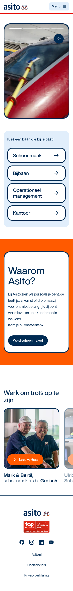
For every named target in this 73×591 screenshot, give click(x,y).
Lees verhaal (29, 459)
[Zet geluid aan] (59, 39)
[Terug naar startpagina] (16, 6)
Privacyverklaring (36, 575)
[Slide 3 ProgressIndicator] (57, 28)
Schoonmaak (27, 155)
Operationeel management (27, 193)
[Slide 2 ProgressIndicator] (43, 28)
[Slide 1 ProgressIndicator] (29, 28)
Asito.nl (37, 554)
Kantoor (21, 212)
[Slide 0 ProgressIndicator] (15, 28)
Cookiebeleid (36, 565)
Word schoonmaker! (28, 340)
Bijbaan (21, 173)
